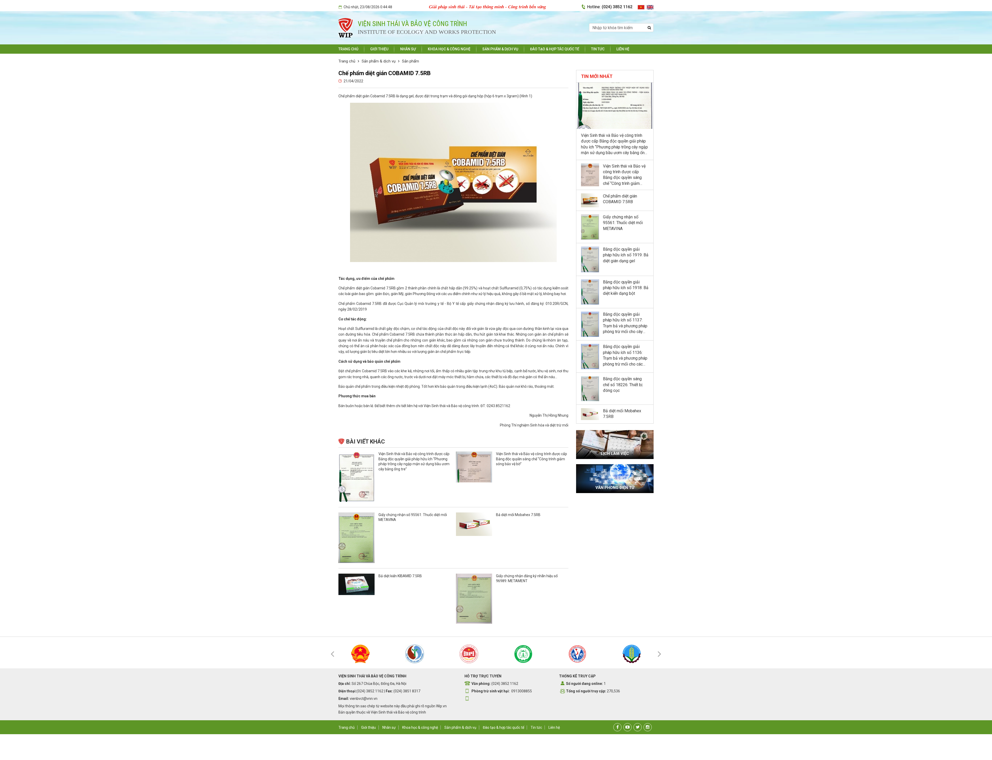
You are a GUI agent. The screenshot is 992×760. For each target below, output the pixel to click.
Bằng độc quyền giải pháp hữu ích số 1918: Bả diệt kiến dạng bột (625, 288)
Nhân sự (408, 49)
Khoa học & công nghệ (449, 49)
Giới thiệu (379, 49)
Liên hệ (622, 49)
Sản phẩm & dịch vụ (500, 49)
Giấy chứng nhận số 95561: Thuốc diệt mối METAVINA (623, 223)
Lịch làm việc (615, 453)
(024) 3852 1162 (617, 6)
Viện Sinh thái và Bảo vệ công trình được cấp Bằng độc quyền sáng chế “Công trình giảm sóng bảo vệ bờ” (531, 459)
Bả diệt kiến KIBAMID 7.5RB (400, 576)
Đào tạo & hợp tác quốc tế (554, 49)
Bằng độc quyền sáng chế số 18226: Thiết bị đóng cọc (622, 384)
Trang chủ (348, 49)
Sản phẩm (410, 61)
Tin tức (598, 49)
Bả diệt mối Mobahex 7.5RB (518, 515)
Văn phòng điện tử (614, 487)
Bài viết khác (365, 441)
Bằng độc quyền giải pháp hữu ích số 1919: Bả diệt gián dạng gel (625, 255)
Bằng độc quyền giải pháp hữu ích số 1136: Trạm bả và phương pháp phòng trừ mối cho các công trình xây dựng (625, 358)
